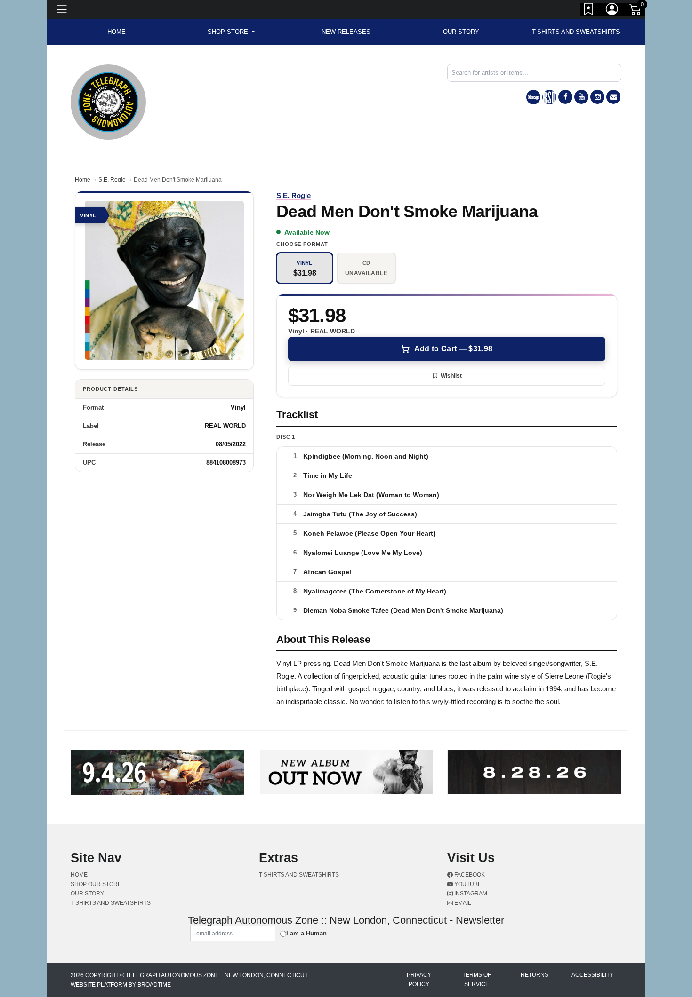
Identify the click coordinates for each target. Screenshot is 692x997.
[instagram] (597, 97)
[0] (636, 11)
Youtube (467, 884)
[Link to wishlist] (588, 11)
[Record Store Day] (549, 97)
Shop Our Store (96, 884)
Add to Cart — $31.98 (453, 349)
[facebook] (565, 97)
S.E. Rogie (112, 179)
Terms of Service (476, 980)
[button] (231, 32)
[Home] (108, 101)
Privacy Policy (419, 980)
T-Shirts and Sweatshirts (576, 31)
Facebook (469, 874)
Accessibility (592, 975)
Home (82, 179)
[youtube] (581, 97)
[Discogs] (533, 97)
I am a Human (306, 933)
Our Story (461, 31)
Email (462, 903)
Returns (534, 975)
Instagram (470, 893)
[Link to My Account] (612, 11)
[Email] (613, 97)
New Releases (346, 31)
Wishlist (451, 375)
